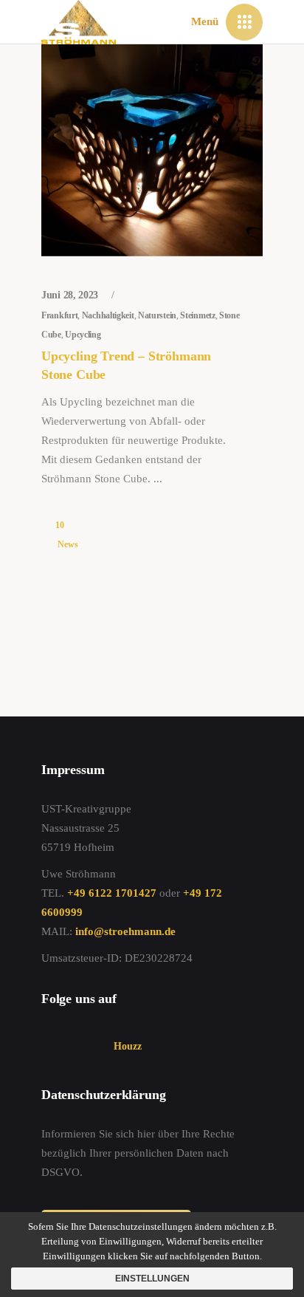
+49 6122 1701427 (111, 893)
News (68, 544)
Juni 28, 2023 (71, 295)
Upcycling (82, 334)
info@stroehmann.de (125, 931)
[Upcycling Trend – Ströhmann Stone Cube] (152, 150)
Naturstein (157, 315)
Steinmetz (197, 315)
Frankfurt (59, 315)
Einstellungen (152, 1278)
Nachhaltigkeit (108, 315)
